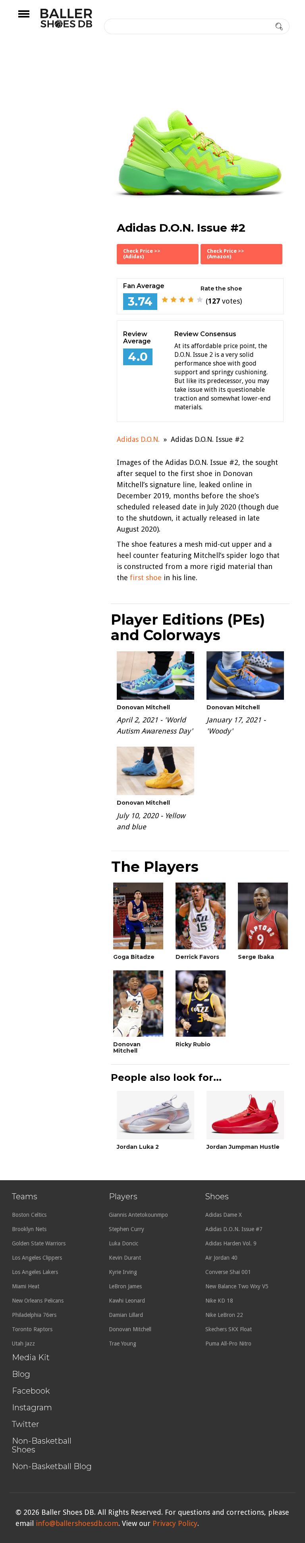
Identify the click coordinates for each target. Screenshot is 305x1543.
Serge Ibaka (256, 956)
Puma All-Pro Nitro (228, 1343)
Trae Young (122, 1343)
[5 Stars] (200, 300)
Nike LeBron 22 (224, 1315)
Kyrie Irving (123, 1272)
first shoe (146, 577)
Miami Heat (25, 1286)
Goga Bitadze (133, 956)
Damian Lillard (126, 1315)
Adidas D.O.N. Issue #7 (234, 1229)
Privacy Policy (174, 1523)
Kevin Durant (125, 1258)
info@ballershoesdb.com (77, 1523)
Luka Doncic (123, 1243)
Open (30, 19)
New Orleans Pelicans (38, 1300)
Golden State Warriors (39, 1243)
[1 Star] (165, 300)
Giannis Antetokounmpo (138, 1215)
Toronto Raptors (32, 1329)
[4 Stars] (191, 300)
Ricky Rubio (193, 1044)
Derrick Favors (197, 956)
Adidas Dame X (223, 1215)
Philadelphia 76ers (34, 1315)
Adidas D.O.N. (138, 439)
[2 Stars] (174, 300)
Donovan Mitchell (143, 707)
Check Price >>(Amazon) (225, 253)
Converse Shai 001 (228, 1272)
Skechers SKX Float (228, 1329)
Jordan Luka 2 (138, 1146)
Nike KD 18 (219, 1300)
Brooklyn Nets (29, 1229)
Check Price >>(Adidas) (141, 253)
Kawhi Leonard (127, 1300)
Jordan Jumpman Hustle (243, 1146)
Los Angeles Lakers (35, 1272)
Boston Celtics (29, 1215)
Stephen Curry (126, 1229)
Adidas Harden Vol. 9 (231, 1243)
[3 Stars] (182, 300)
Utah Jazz (23, 1343)
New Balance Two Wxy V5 (236, 1286)
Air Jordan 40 (221, 1258)
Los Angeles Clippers (37, 1258)
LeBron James (125, 1286)
